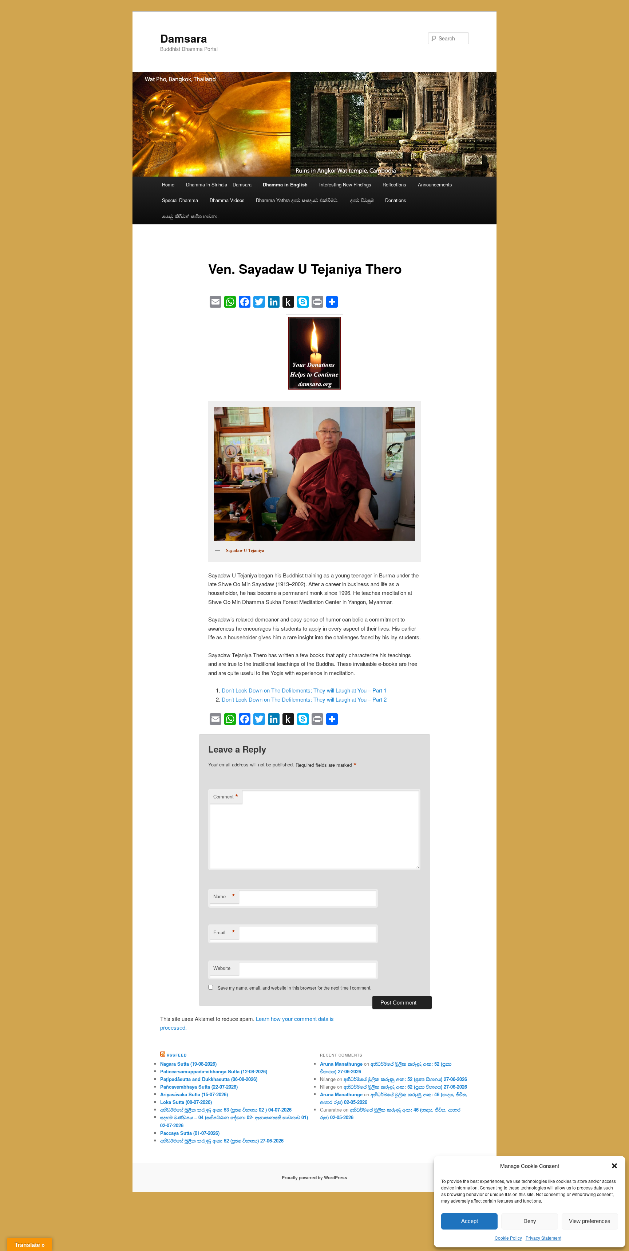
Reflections (394, 184)
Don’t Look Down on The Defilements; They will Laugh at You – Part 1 (304, 690)
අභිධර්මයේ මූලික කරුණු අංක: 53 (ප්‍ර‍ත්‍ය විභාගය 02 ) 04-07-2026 (226, 1109)
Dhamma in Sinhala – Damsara (219, 184)
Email (224, 932)
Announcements (435, 184)
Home (168, 184)
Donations (395, 200)
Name (224, 896)
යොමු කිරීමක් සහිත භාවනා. (190, 216)
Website (221, 967)
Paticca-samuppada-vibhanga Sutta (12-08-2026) (213, 1071)
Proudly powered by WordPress (314, 1177)
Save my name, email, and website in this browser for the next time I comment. (294, 987)
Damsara (183, 38)
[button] (614, 1165)
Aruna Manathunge (341, 1063)
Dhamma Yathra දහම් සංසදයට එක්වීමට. (297, 200)
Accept (469, 1221)
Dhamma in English (285, 184)
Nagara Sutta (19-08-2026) (188, 1063)
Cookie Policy (508, 1238)
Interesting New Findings (345, 184)
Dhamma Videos (227, 200)
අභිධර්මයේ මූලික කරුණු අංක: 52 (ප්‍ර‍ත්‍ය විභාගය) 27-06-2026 (222, 1140)
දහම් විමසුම (362, 200)
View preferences (589, 1221)
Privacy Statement (543, 1238)
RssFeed (177, 1055)
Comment (225, 796)
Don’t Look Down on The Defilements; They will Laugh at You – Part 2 (304, 699)
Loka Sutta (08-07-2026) (186, 1101)
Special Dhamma (180, 200)
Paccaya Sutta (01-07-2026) (189, 1132)
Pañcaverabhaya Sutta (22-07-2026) (199, 1086)
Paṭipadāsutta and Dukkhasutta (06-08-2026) (208, 1079)
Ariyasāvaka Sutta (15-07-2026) (194, 1094)
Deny (529, 1221)
